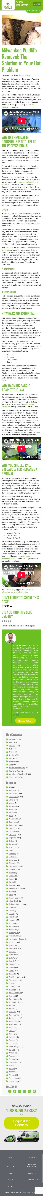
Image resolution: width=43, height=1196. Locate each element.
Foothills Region (15, 866)
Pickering (12, 983)
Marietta (12, 923)
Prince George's (15, 992)
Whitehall (12, 1071)
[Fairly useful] (8, 621)
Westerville (13, 1059)
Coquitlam (12, 837)
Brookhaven (13, 822)
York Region (13, 1081)
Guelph (11, 879)
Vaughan (12, 1049)
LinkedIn (16, 715)
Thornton (12, 1040)
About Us (10, 1166)
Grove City (13, 875)
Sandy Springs (14, 1015)
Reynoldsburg (14, 999)
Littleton (12, 910)
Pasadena (12, 973)
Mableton (12, 917)
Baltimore (12, 806)
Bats (10, 748)
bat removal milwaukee (19, 592)
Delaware (12, 844)
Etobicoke (12, 863)
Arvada (11, 803)
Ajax (10, 787)
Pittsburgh (12, 989)
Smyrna (11, 1027)
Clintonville (13, 831)
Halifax (11, 882)
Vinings (11, 1053)
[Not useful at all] (3, 621)
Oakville (12, 961)
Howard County (14, 898)
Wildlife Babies (14, 777)
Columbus (12, 834)
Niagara (12, 951)
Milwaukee (13, 325)
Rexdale (12, 996)
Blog (13, 589)
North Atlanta (14, 954)
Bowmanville (13, 819)
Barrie (11, 809)
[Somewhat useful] (5, 621)
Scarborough (13, 1018)
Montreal (12, 942)
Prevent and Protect (16, 767)
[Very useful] (10, 621)
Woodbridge (13, 1078)
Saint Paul (12, 1011)
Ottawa (11, 970)
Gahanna (12, 872)
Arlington (12, 800)
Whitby (11, 1068)
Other (11, 764)
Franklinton (13, 869)
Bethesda (12, 812)
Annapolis (12, 790)
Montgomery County (16, 939)
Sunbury (12, 1034)
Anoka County (14, 796)
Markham (12, 926)
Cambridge (13, 828)
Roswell (11, 1008)
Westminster (13, 1062)
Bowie (11, 815)
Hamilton (12, 885)
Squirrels (12, 745)
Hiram (11, 894)
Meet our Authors (25, 721)
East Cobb (12, 856)
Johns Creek (13, 901)
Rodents (12, 761)
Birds (10, 752)
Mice (10, 742)
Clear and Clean (15, 771)
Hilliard (11, 891)
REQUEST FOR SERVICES (33, 10)
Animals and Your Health (18, 774)
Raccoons (12, 739)
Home (10, 1158)
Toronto (11, 1043)
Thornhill (12, 1037)
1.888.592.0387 (22, 5)
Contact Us (32, 1173)
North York (13, 958)
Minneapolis (13, 932)
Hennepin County (15, 888)
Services (32, 1158)
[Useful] (7, 621)
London (11, 913)
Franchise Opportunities (32, 1165)
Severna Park (14, 1021)
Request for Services (21, 1123)
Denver (11, 847)
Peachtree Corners (16, 977)
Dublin (11, 850)
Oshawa (12, 967)
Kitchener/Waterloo (16, 904)
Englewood (13, 860)
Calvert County (14, 825)
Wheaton (12, 1065)
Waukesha (12, 1056)
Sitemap (10, 1187)
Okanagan (12, 964)
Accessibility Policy (32, 1180)
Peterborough (14, 980)
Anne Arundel (14, 793)
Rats (10, 758)
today (13, 558)
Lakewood (12, 907)
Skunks (11, 755)
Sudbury (12, 1030)
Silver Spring (13, 1024)
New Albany (13, 945)
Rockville (12, 1005)
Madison (12, 920)
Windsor (12, 1075)
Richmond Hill (14, 1002)
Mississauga (13, 936)
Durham (12, 853)
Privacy (10, 1180)
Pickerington (13, 986)
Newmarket (13, 948)
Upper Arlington (14, 1046)
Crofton (11, 841)
